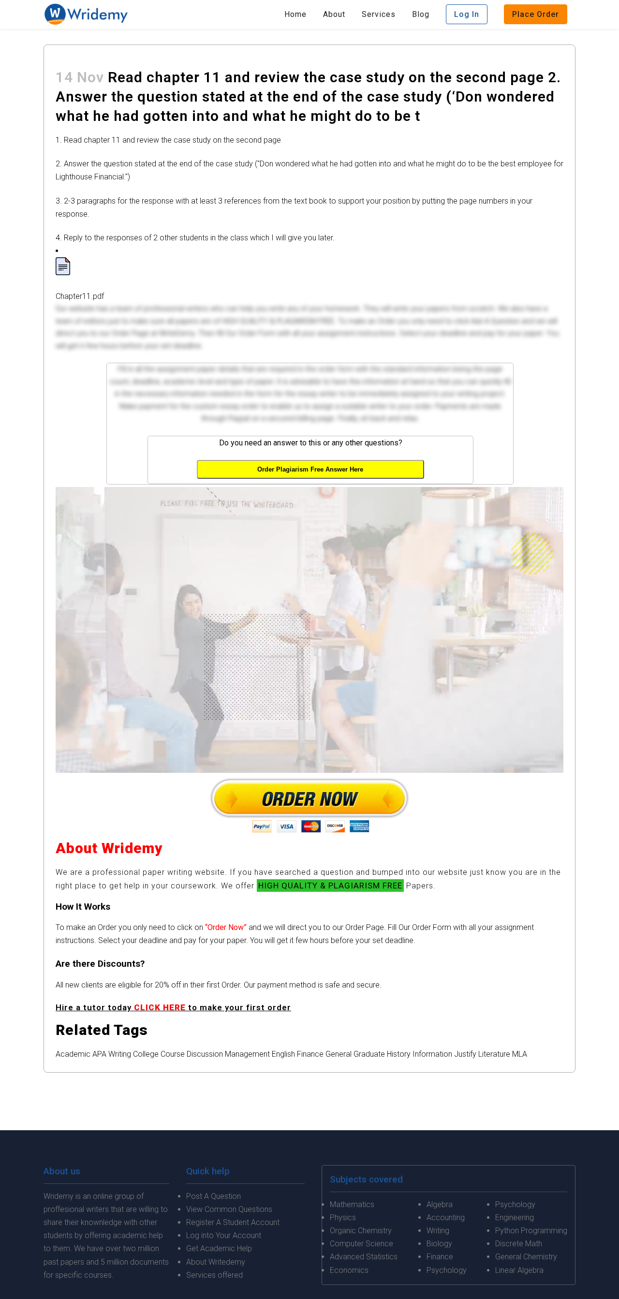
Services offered (214, 1275)
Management (247, 1054)
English (283, 1054)
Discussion (205, 1054)
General (338, 1054)
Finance (310, 1054)
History (399, 1054)
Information (432, 1054)
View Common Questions (229, 1209)
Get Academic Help (219, 1248)
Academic (73, 1054)
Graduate (369, 1054)
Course (173, 1054)
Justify (465, 1054)
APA (99, 1054)
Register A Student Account (233, 1222)
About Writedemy (215, 1262)
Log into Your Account (223, 1235)
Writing (119, 1054)
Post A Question (213, 1196)
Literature (494, 1054)
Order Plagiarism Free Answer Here (310, 469)
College (146, 1054)
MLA (519, 1054)
